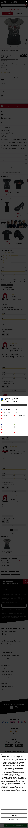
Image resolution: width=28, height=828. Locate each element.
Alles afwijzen (14, 815)
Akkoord (14, 811)
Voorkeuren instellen (14, 819)
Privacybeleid (23, 790)
